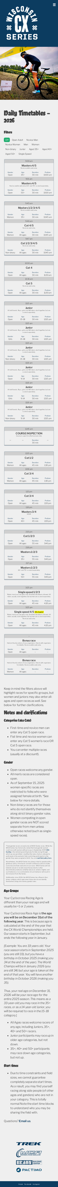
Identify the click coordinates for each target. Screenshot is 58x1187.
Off (6, 140)
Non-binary (10, 149)
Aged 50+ (10, 154)
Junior (22, 149)
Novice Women (12, 144)
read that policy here (44, 858)
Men (26, 144)
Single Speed (25, 154)
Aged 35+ (34, 149)
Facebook (27, 1184)
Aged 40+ (47, 149)
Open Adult (17, 140)
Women (35, 144)
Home (20, 1184)
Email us (24, 1121)
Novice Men (32, 140)
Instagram (36, 1184)
